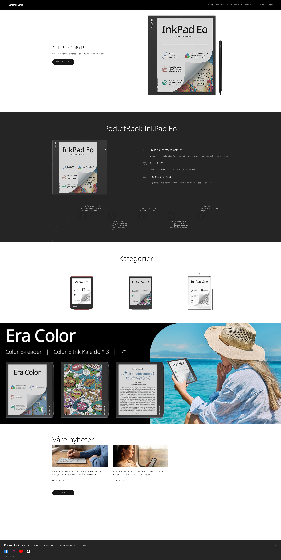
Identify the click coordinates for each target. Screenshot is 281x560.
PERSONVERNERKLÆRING (30, 546)
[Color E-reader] (140, 293)
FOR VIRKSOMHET (236, 5)
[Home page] (15, 5)
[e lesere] (81, 293)
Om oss (210, 5)
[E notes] (199, 293)
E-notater (199, 274)
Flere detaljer (65, 62)
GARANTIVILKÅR (49, 546)
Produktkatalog (222, 5)
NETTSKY (248, 5)
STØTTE (271, 5)
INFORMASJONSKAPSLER (68, 546)
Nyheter (262, 5)
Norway (251, 545)
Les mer (58, 480)
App (255, 5)
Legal (84, 546)
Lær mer (67, 493)
